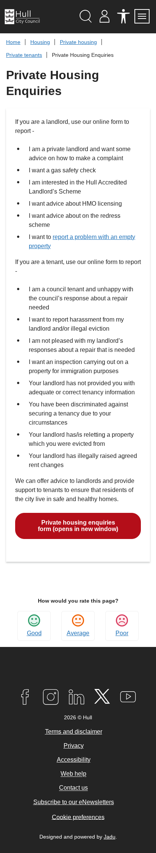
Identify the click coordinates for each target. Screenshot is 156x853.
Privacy (74, 745)
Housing (40, 42)
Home (13, 42)
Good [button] (34, 633)
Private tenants (24, 55)
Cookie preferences (78, 817)
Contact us (73, 788)
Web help (73, 774)
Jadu (109, 837)
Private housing (78, 42)
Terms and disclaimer (73, 731)
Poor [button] (121, 633)
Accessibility (73, 759)
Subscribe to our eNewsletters (73, 802)
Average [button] (78, 633)
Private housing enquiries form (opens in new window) (78, 526)
